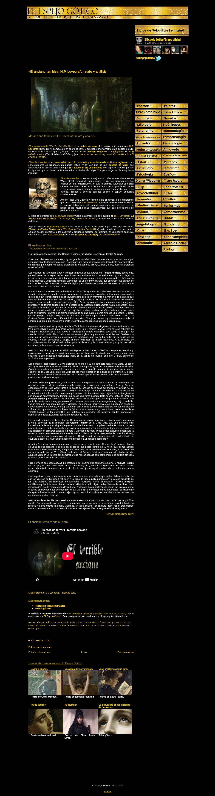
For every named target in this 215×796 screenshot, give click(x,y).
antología (115, 151)
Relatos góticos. (43, 608)
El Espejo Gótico (52, 616)
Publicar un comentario (40, 647)
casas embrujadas (89, 622)
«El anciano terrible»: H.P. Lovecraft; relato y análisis (67, 71)
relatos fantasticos (68, 625)
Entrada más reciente (39, 652)
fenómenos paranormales (113, 622)
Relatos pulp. (69, 592)
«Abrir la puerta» (39, 669)
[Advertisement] (54, 45)
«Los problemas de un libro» (113, 669)
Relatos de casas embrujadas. (50, 605)
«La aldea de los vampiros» (79, 669)
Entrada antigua (126, 652)
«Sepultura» (71, 704)
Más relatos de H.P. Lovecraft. (44, 592)
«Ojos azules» (38, 704)
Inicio (84, 652)
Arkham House (95, 151)
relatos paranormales (118, 625)
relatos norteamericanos (92, 625)
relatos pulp (34, 628)
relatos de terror (48, 625)
